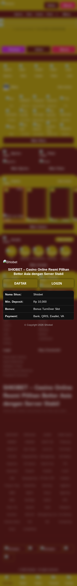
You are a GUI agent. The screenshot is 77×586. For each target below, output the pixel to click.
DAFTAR (20, 283)
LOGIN (57, 283)
